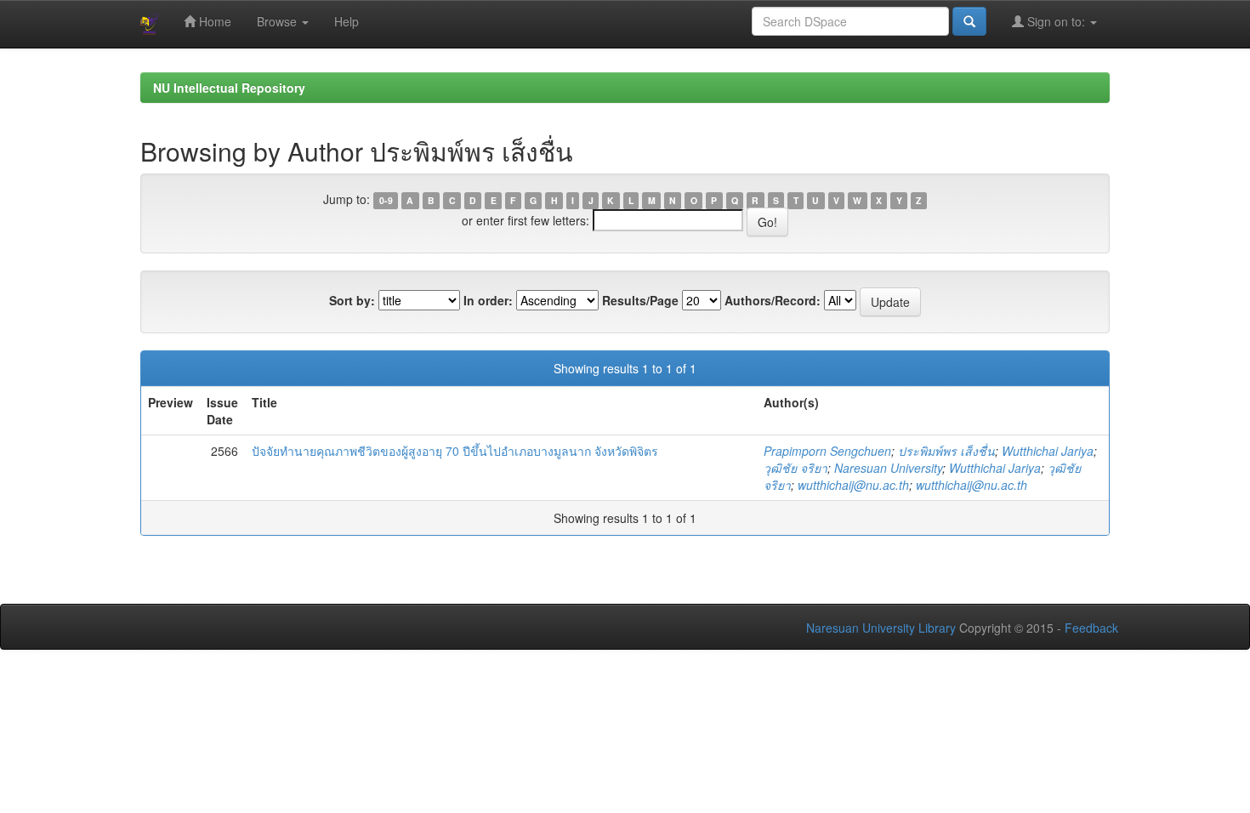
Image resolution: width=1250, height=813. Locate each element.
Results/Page (640, 300)
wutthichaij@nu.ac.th (853, 484)
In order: (488, 300)
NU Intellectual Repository (229, 87)
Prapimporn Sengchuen (827, 450)
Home (213, 21)
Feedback (1091, 627)
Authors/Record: (772, 300)
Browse (278, 21)
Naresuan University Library (881, 627)
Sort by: (352, 300)
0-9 (386, 200)
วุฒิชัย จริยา (795, 467)
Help (346, 21)
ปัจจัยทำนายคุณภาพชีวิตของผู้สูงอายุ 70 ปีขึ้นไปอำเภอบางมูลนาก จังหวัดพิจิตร (455, 450)
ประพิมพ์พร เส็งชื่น (946, 450)
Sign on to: (1056, 21)
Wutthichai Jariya (1048, 450)
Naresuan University (888, 467)
